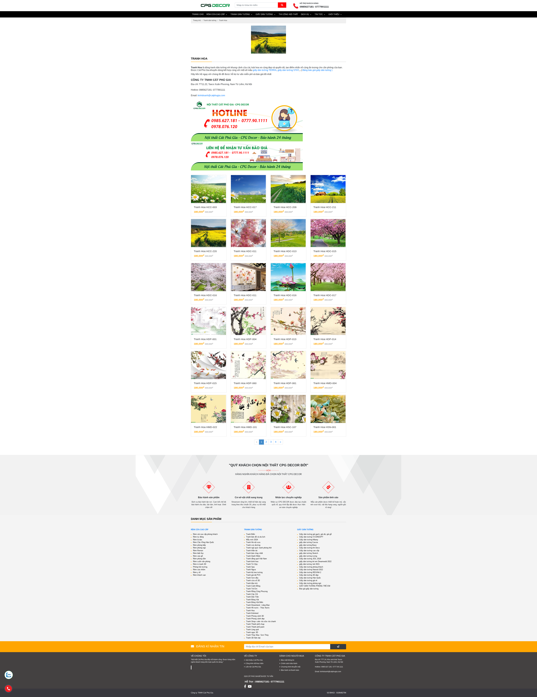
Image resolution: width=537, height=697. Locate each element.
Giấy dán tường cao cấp (309, 550)
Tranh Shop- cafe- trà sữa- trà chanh (261, 621)
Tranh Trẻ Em (251, 589)
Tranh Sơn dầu (252, 578)
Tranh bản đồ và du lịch (255, 537)
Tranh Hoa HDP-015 (205, 383)
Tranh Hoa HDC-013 (285, 251)
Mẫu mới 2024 (252, 540)
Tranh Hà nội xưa (253, 542)
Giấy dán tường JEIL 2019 (310, 559)
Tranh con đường (253, 545)
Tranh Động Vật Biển (254, 602)
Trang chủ (197, 20)
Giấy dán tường (264, 14)
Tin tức (319, 14)
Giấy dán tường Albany (308, 540)
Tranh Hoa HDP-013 (285, 339)
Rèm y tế (196, 572)
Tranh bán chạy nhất (254, 553)
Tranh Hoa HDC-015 (324, 251)
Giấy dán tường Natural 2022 (311, 570)
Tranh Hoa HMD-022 (205, 427)
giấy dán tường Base (307, 545)
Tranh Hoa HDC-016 (205, 295)
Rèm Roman (198, 550)
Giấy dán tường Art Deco (309, 548)
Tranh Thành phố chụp (255, 624)
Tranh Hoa (223, 20)
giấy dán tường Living (308, 556)
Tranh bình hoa (252, 561)
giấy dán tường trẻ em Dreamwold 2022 (315, 561)
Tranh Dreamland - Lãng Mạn (258, 605)
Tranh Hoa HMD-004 (325, 383)
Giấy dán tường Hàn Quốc (310, 578)
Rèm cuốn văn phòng (201, 561)
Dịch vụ (305, 14)
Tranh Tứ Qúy (252, 564)
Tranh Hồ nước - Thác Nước (258, 608)
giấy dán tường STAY (288, 70)
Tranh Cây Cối (252, 594)
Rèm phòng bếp (199, 545)
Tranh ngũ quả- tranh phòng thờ (259, 548)
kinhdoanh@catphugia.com (211, 95)
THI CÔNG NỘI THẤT (288, 14)
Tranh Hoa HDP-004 (245, 339)
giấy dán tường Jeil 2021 (309, 564)
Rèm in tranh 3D (199, 564)
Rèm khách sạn (199, 575)
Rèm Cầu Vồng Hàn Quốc (203, 542)
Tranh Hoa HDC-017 (324, 295)
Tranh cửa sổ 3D (253, 580)
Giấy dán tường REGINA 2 (310, 572)
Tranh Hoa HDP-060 (245, 383)
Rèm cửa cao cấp (215, 14)
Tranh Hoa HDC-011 (245, 251)
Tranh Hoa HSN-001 (324, 427)
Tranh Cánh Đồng (253, 586)
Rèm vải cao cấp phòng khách (205, 534)
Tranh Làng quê (252, 629)
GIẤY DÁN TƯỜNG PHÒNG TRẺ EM (314, 586)
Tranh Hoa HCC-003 (205, 207)
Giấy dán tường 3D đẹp (308, 575)
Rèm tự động (198, 537)
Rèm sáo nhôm (199, 570)
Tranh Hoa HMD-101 (245, 427)
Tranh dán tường (240, 14)
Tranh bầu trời (252, 583)
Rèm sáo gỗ (198, 556)
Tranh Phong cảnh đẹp (255, 619)
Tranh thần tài (251, 550)
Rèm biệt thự (198, 553)
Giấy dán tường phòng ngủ (310, 583)
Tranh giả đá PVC (253, 575)
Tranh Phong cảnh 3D (255, 616)
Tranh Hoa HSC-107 (285, 427)
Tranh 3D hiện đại (253, 638)
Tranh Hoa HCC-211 (324, 207)
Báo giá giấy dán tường (308, 589)
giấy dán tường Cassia (308, 542)
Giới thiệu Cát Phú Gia (254, 660)
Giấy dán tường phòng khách (311, 567)
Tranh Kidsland (252, 613)
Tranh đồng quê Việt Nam (256, 559)
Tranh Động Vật (252, 600)
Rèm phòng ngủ (199, 548)
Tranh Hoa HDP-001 (205, 339)
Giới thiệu (333, 14)
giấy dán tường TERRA (264, 70)
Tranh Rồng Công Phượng (257, 591)
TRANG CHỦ (198, 14)
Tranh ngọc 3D (252, 632)
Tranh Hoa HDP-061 (285, 383)
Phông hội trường (200, 567)
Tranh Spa (250, 567)
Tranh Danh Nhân (253, 556)
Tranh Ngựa (251, 570)
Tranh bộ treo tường (254, 572)
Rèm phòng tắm (199, 559)
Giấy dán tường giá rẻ (308, 580)
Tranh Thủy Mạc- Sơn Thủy (257, 635)
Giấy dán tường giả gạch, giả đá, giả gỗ (315, 534)
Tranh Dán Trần (252, 597)
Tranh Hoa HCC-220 (205, 251)
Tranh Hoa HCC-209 (285, 207)
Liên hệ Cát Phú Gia (253, 667)
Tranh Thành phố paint (255, 627)
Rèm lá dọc (197, 540)
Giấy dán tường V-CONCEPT (311, 537)
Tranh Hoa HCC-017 (245, 207)
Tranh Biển (250, 534)
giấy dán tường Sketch (308, 553)
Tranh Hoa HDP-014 (324, 339)
